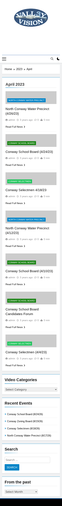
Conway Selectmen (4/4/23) (26, 352)
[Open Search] (52, 58)
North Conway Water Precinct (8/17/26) (29, 435)
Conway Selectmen (19, 181)
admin (11, 119)
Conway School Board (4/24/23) (29, 152)
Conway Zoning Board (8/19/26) (25, 421)
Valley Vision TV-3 (31, 36)
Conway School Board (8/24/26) (25, 414)
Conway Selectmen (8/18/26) (23, 428)
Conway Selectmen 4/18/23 (26, 190)
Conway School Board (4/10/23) (29, 271)
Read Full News (14, 126)
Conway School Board (21, 143)
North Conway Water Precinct (26, 100)
